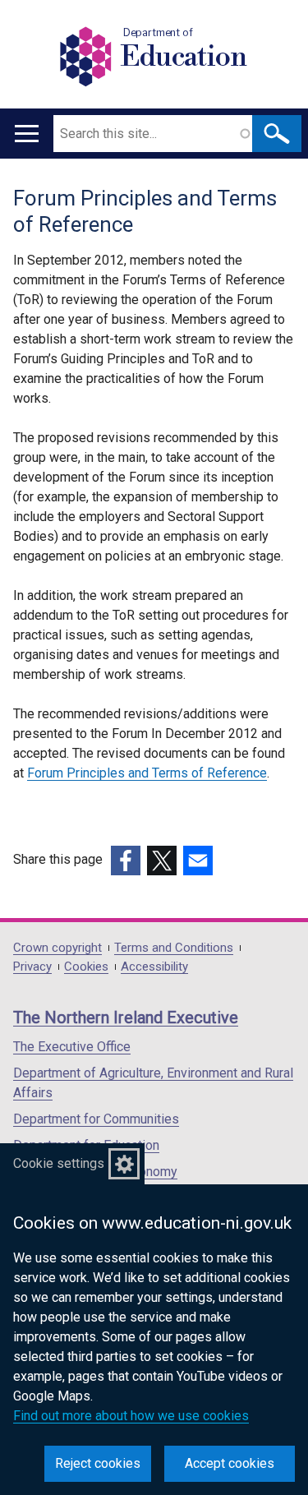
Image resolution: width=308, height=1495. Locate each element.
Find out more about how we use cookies (131, 1415)
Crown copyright (57, 948)
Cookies (86, 967)
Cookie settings (58, 1163)
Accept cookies (229, 1463)
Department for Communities (96, 1119)
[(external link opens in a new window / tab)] (125, 860)
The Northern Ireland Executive (125, 1017)
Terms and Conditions (173, 948)
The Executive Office (72, 1046)
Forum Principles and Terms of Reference (147, 773)
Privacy (32, 967)
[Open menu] (27, 133)
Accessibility (154, 967)
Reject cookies (97, 1463)
